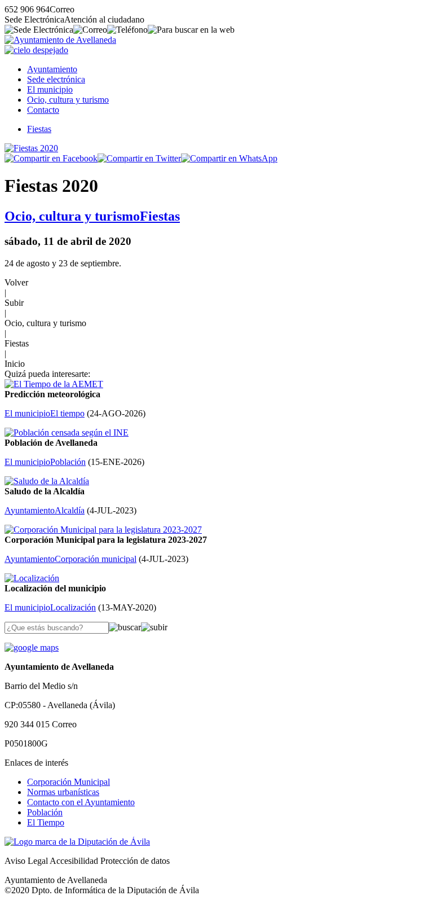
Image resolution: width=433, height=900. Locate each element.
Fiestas (39, 129)
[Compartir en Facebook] (51, 158)
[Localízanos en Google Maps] (32, 647)
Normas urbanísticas (63, 792)
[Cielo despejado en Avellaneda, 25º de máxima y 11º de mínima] (36, 50)
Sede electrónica (56, 79)
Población (45, 812)
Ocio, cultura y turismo (68, 99)
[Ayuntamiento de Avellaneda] (60, 40)
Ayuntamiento (52, 69)
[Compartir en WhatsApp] (229, 158)
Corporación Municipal (68, 782)
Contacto (43, 110)
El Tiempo (45, 822)
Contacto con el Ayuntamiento (81, 802)
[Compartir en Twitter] (139, 158)
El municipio (50, 89)
